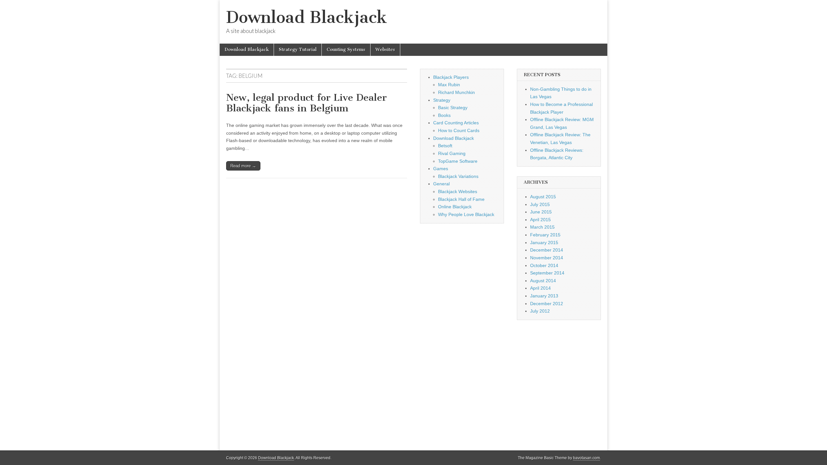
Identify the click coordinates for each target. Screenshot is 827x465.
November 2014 (546, 257)
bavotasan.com (586, 458)
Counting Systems (346, 49)
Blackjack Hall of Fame (461, 199)
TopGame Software (457, 161)
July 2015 (540, 204)
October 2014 (544, 265)
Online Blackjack (455, 206)
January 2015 (544, 242)
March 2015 (542, 227)
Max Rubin (449, 84)
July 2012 (540, 311)
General (441, 183)
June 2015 (541, 211)
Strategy (441, 100)
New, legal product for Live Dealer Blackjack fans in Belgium (306, 103)
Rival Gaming (452, 153)
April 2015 (540, 219)
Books (444, 115)
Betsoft (445, 145)
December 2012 (546, 303)
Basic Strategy (452, 107)
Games (440, 168)
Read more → (243, 165)
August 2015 (543, 196)
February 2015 (545, 234)
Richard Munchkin (456, 92)
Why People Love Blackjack (466, 214)
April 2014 (540, 288)
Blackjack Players (451, 77)
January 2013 (544, 295)
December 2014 (546, 250)
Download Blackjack (306, 17)
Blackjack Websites (457, 191)
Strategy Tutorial (298, 49)
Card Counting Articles (456, 122)
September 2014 (547, 272)
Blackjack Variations (458, 176)
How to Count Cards (458, 130)
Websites (385, 49)
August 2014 (543, 280)
